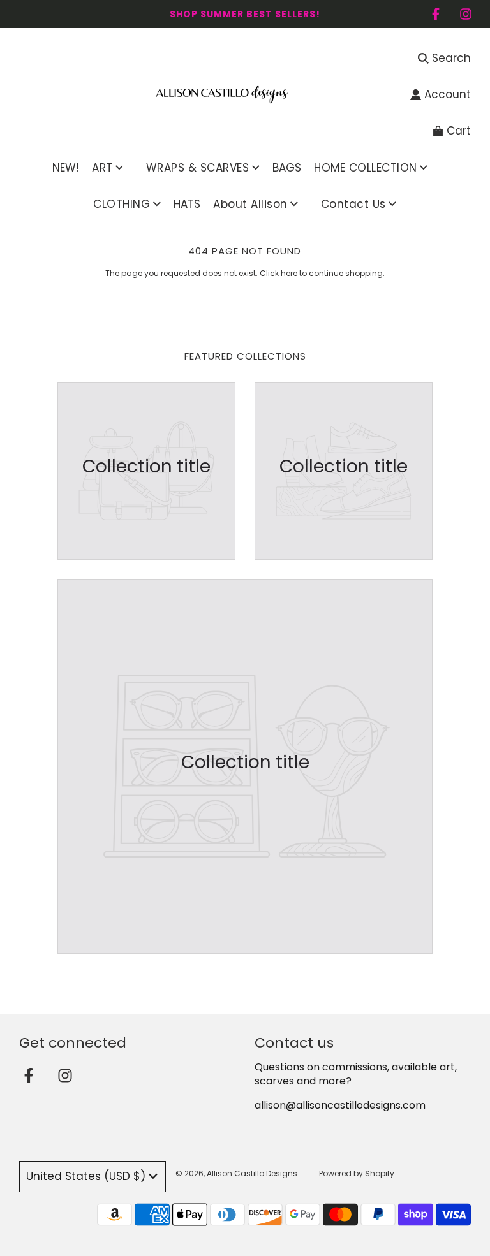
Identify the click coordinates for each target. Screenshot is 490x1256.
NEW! (65, 167)
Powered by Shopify (356, 1173)
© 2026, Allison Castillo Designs (236, 1173)
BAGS (286, 167)
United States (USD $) (85, 1176)
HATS (187, 204)
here (289, 273)
